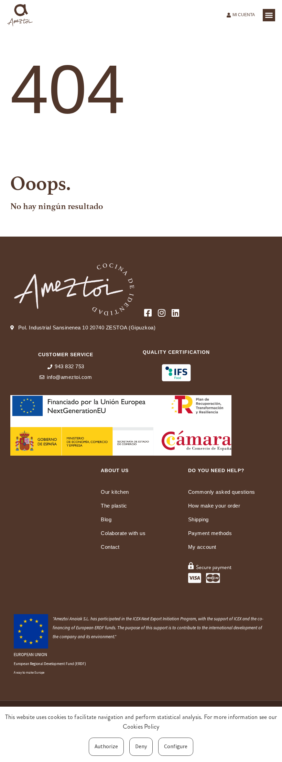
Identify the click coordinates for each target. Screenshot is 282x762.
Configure (175, 746)
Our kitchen (115, 492)
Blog (106, 519)
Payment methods (210, 533)
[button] (269, 15)
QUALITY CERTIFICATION (176, 352)
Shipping (198, 519)
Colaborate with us (123, 533)
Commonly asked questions (221, 492)
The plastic (114, 506)
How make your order (214, 506)
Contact (110, 547)
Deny (141, 746)
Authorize (106, 746)
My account (202, 547)
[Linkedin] (175, 312)
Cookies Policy (141, 726)
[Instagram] (161, 312)
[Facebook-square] (147, 312)
